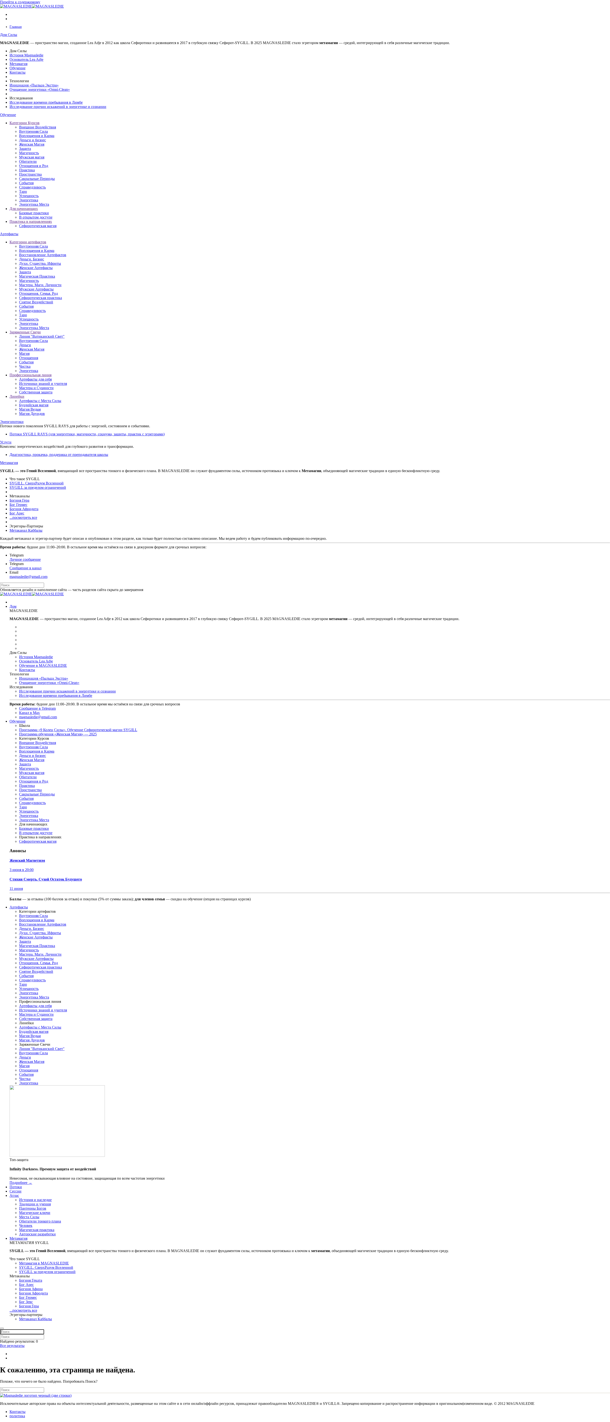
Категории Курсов (25, 123)
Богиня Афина (31, 1289)
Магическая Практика (37, 276)
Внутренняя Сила (33, 131)
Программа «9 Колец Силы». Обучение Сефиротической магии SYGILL (78, 730)
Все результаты (12, 1346)
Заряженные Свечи (25, 332)
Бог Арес (17, 513)
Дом (13, 606)
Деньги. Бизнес (31, 259)
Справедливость (32, 187)
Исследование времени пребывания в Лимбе (46, 102)
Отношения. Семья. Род (38, 293)
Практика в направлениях (31, 221)
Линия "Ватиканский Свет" (42, 336)
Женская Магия (31, 144)
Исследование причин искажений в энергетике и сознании (58, 107)
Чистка (24, 366)
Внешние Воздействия (37, 127)
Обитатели (28, 161)
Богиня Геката (30, 1280)
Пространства (30, 174)
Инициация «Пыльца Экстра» (34, 85)
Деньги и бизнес (32, 140)
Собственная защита (35, 392)
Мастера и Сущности (36, 388)
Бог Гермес (18, 505)
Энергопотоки (12, 422)
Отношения (28, 358)
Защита (25, 149)
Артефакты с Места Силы (40, 401)
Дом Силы (8, 35)
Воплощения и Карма (36, 136)
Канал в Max (29, 713)
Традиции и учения (35, 1204)
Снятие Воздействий (36, 302)
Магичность (29, 153)
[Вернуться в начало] (32, 6)
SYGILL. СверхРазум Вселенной (37, 483)
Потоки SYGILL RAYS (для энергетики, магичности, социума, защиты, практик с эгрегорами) (87, 434)
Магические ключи (34, 1213)
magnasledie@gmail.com (28, 577)
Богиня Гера (19, 500)
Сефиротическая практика (40, 298)
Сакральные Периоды (37, 179)
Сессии (15, 1191)
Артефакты (9, 234)
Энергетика (28, 200)
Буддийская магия (33, 405)
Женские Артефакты (36, 268)
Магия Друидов (32, 414)
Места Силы (29, 1217)
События (26, 183)
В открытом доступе (35, 217)
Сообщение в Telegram (37, 708)
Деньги (25, 345)
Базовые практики (34, 213)
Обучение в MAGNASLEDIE (43, 665)
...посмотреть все (23, 517)
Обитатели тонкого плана (40, 1221)
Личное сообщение (25, 559)
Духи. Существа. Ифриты (40, 263)
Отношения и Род (33, 166)
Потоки (16, 1187)
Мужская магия (31, 157)
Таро (23, 191)
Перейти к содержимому (20, 2)
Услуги (5, 442)
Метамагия (18, 64)
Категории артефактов (28, 242)
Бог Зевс (26, 1302)
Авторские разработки (37, 1234)
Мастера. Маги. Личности (40, 285)
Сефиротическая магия (37, 226)
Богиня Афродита (24, 509)
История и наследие (35, 1200)
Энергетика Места (34, 204)
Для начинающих (24, 209)
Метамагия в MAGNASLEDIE (44, 1263)
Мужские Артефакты (36, 289)
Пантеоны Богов (32, 1208)
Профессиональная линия (30, 375)
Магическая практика (36, 1230)
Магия (24, 354)
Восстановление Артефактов (42, 255)
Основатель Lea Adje (26, 59)
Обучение (17, 68)
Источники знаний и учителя (43, 384)
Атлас (14, 1195)
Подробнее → (21, 1183)
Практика (27, 170)
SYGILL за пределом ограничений (38, 487)
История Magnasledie (26, 55)
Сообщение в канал (25, 568)
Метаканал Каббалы (26, 530)
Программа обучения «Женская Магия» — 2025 (58, 734)
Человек (25, 1225)
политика (17, 1416)
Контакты (17, 72)
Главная (16, 27)
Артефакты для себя (35, 379)
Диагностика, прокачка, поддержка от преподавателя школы (59, 455)
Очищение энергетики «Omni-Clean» (40, 89)
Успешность (29, 196)
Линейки (17, 396)
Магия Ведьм (30, 409)
